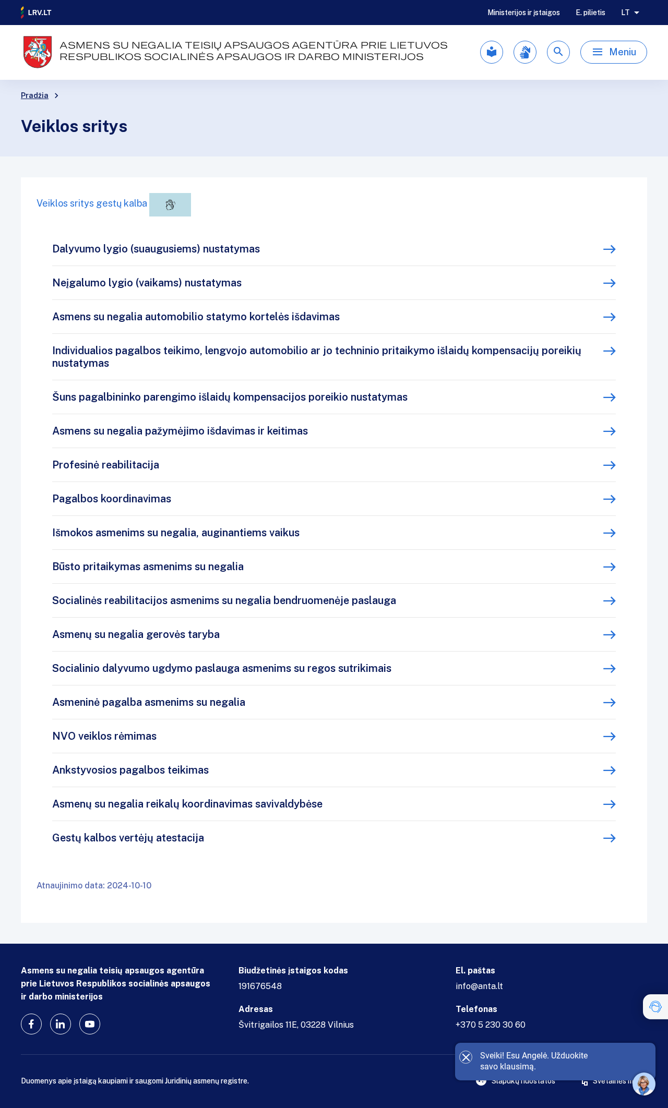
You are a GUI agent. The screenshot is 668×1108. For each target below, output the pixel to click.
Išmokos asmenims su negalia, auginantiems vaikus (176, 532)
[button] (655, 1006)
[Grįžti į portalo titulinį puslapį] (36, 12)
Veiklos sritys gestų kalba (93, 203)
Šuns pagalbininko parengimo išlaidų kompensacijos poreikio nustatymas (230, 397)
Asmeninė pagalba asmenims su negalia (148, 702)
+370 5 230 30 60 (491, 1025)
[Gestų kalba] (525, 52)
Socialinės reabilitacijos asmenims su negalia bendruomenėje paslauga (224, 600)
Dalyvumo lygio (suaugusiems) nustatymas (156, 249)
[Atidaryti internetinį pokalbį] (644, 1084)
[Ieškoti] (558, 52)
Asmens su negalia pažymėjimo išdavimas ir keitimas (180, 431)
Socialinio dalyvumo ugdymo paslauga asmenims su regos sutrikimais (221, 668)
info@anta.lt (479, 986)
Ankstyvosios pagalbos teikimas (130, 770)
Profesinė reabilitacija (105, 465)
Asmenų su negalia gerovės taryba (136, 634)
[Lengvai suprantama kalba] (491, 52)
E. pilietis (590, 12)
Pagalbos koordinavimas (111, 498)
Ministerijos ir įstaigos (523, 12)
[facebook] (31, 1024)
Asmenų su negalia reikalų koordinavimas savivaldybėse (187, 804)
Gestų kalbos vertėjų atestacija (128, 838)
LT (625, 12)
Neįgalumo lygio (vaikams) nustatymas (147, 282)
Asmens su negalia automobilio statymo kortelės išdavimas (196, 316)
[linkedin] (60, 1024)
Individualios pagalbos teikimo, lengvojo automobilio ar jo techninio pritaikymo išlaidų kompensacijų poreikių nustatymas (316, 356)
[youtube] (89, 1024)
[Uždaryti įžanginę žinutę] (465, 1057)
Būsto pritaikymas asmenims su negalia (148, 566)
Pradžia (35, 95)
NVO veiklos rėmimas (104, 736)
